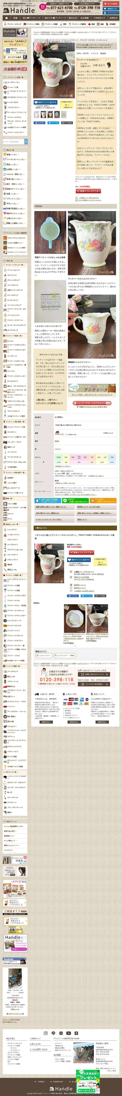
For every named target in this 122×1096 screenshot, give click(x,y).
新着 (15, 18)
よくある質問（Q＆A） (39, 1049)
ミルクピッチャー (83, 32)
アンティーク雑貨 (51, 24)
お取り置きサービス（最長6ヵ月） (48, 513)
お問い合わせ (113, 18)
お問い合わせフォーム (107, 1068)
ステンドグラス (13, 1052)
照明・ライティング (15, 1057)
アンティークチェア (14, 24)
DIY (9, 1062)
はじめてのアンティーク (55, 18)
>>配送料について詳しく (63, 466)
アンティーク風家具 (79, 24)
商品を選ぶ (10, 1038)
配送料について (80, 585)
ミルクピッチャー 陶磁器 (65, 655)
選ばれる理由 (59, 1048)
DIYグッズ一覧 (11, 772)
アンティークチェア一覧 (14, 265)
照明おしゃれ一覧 (12, 524)
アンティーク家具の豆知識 (11, 1019)
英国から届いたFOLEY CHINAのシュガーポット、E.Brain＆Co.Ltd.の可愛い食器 (97, 636)
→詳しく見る (111, 1071)
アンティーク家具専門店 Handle (66, 1038)
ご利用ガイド (99, 18)
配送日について (80, 588)
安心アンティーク (31, 18)
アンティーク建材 (14, 1064)
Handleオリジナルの (16, 248)
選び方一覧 (10, 150)
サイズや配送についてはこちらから (89, 200)
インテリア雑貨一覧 (13, 666)
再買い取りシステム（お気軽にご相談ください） (95, 513)
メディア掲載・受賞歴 (63, 1061)
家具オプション (12, 821)
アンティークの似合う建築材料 (17, 233)
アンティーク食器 (70, 32)
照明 (64, 24)
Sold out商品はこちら (10, 1022)
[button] (35, 68)
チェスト (14, 1048)
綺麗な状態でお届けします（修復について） (51, 507)
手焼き (16, 238)
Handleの (14, 243)
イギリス (58, 449)
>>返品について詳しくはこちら (65, 483)
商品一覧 (10, 261)
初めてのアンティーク (63, 1050)
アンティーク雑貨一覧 (13, 575)
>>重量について (108, 433)
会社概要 (84, 18)
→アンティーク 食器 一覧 (15, 77)
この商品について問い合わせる (89, 198)
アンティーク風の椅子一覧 (15, 473)
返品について (82, 519)
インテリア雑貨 (13, 1059)
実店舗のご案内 (102, 1043)
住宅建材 (112, 24)
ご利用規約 (40, 1082)
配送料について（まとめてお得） (89, 507)
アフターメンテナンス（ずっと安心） (49, 519)
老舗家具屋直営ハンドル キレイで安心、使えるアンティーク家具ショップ (20, 8)
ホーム (7, 18)
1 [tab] (75, 646)
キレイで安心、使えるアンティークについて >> (92, 395)
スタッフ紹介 (59, 1059)
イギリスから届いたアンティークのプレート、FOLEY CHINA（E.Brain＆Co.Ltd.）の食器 (74, 636)
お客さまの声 (35, 1044)
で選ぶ (15, 174)
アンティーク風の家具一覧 (15, 422)
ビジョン (58, 1043)
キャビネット (15, 1050)
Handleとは (59, 1046)
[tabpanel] (74, 624)
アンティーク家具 (33, 24)
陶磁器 (57, 441)
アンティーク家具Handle (42, 32)
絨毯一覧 (9, 498)
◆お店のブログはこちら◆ (15, 1014)
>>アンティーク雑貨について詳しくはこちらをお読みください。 (76, 494)
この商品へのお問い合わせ (84, 591)
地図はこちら (15, 1009)
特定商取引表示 (58, 1082)
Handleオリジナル (16, 252)
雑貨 (93, 24)
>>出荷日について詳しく (96, 476)
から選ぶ (12, 155)
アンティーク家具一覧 (13, 336)
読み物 (73, 18)
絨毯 (102, 24)
